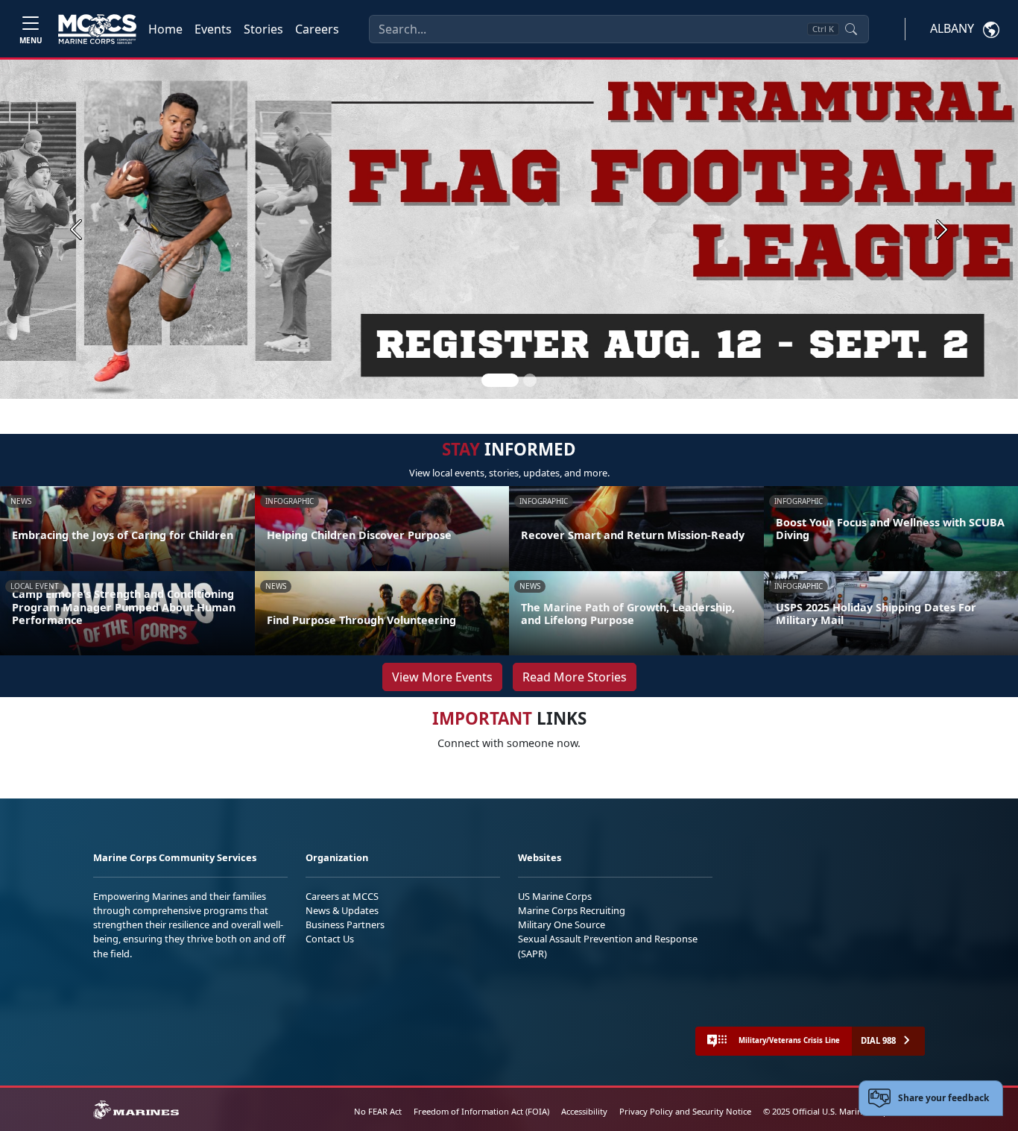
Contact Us (330, 938)
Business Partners (345, 924)
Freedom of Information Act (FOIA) (481, 1111)
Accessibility (584, 1111)
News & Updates (342, 910)
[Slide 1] (500, 380)
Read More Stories (574, 677)
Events (213, 29)
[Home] (97, 29)
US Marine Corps (555, 896)
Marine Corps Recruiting (571, 910)
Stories (263, 29)
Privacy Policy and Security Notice (685, 1111)
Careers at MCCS (342, 896)
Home (165, 29)
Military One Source (561, 924)
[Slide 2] (530, 380)
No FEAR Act (378, 1111)
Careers (317, 29)
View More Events (442, 677)
